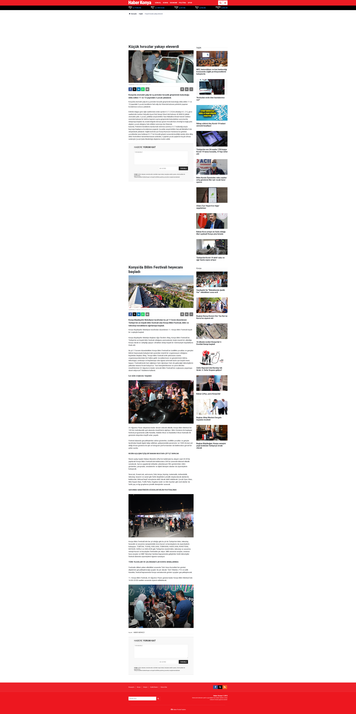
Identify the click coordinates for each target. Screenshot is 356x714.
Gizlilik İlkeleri (154, 687)
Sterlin (218, 6)
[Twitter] (134, 89)
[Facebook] (130, 89)
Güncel (158, 3)
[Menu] (225, 2)
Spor (190, 3)
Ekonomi (173, 3)
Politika (182, 3)
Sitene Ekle (164, 687)
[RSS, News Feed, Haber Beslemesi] (224, 687)
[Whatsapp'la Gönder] (143, 89)
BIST (153, 6)
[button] (182, 89)
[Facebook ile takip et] (215, 687)
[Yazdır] (147, 89)
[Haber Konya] (139, 3)
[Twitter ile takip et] (220, 687)
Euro (197, 6)
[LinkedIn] (139, 89)
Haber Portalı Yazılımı (179, 709)
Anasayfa (134, 14)
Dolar (176, 6)
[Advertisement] (178, 31)
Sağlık (141, 14)
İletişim (145, 687)
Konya (165, 3)
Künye (139, 687)
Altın (130, 6)
